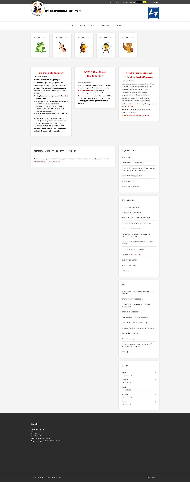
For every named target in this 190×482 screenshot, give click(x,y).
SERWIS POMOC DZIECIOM (132, 255)
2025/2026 (128, 375)
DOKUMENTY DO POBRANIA (131, 229)
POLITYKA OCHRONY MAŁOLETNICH (133, 249)
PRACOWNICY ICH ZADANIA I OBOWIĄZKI (135, 317)
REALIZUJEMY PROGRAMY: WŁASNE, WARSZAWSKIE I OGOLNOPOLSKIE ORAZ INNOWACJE (138, 169)
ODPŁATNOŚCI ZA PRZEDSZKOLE (132, 212)
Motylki (124, 387)
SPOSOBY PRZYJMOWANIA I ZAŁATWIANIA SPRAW (138, 328)
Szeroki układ (150, 2)
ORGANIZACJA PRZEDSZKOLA (131, 312)
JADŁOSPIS (125, 271)
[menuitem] (71, 25)
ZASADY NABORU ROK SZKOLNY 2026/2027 (136, 218)
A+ (158, 2)
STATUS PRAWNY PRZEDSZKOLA (132, 299)
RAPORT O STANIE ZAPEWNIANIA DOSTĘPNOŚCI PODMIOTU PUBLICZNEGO (137, 345)
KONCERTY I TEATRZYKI (129, 265)
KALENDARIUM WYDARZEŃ (130, 207)
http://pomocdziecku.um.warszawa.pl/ (47, 162)
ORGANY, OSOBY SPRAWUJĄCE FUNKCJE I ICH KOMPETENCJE (136, 305)
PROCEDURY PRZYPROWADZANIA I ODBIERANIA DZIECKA (137, 243)
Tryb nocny (124, 2)
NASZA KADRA (126, 157)
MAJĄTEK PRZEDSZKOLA (130, 333)
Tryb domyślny (113, 2)
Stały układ (148, 2)
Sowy (124, 402)
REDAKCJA (125, 352)
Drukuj (111, 154)
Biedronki (125, 380)
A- (154, 2)
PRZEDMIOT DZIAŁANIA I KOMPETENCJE (134, 323)
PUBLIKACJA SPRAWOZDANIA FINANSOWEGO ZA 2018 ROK (137, 292)
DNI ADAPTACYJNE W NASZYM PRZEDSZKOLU (136, 223)
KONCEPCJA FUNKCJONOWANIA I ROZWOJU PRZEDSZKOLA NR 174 (136, 235)
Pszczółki (125, 394)
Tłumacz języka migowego (130, 187)
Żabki (124, 372)
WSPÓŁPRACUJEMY (128, 181)
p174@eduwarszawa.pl (42, 438)
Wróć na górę (151, 477)
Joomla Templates (38, 477)
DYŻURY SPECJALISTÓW (129, 260)
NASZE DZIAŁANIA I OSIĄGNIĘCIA (132, 163)
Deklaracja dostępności (130, 339)
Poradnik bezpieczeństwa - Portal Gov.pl (137, 115)
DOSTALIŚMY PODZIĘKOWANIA (132, 176)
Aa (137, 2)
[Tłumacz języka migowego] (153, 13)
